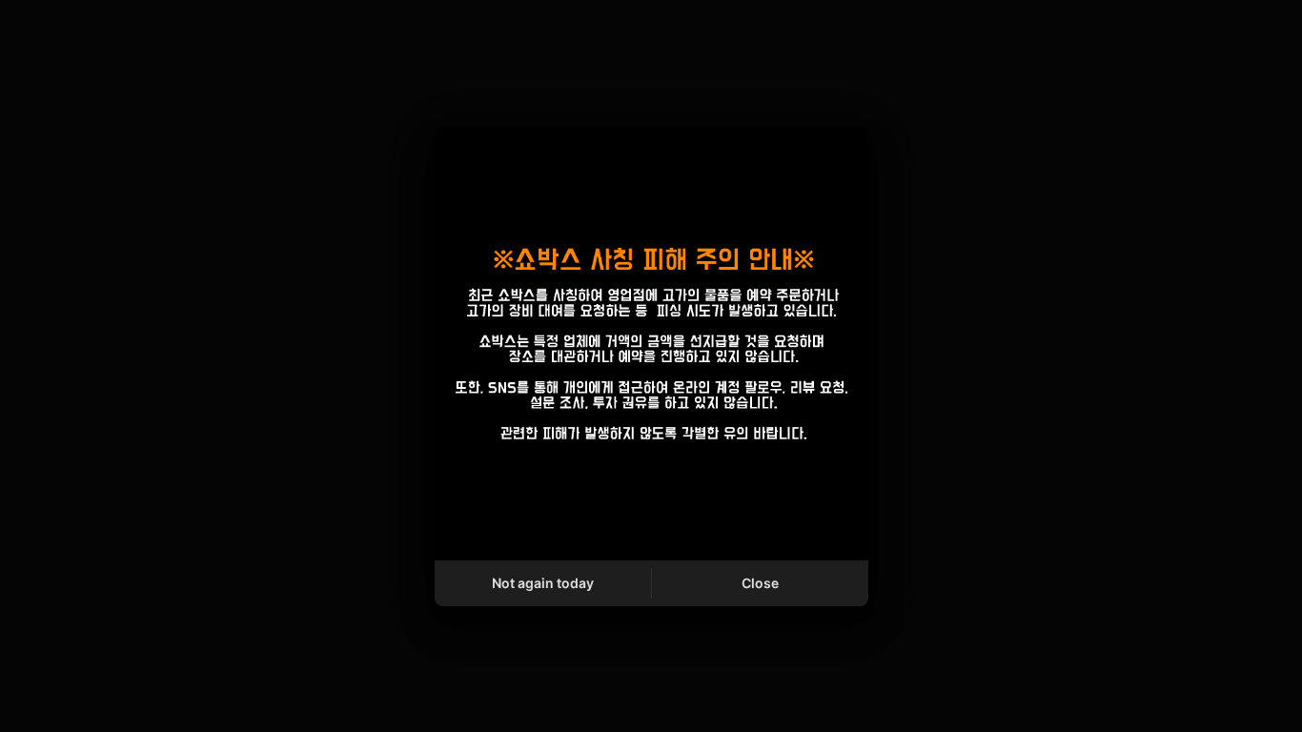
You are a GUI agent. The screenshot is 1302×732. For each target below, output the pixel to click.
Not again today (543, 583)
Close (760, 583)
